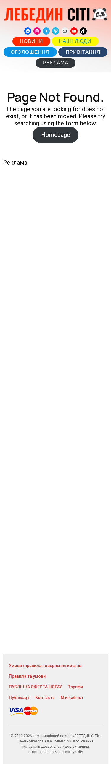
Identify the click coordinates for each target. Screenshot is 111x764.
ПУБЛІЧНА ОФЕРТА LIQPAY (35, 686)
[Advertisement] (55, 410)
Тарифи (75, 686)
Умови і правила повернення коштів (45, 665)
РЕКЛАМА (55, 63)
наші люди (75, 41)
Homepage (55, 134)
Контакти (45, 697)
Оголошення (30, 52)
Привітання (83, 52)
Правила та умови (27, 676)
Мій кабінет (72, 697)
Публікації (19, 697)
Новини (31, 41)
